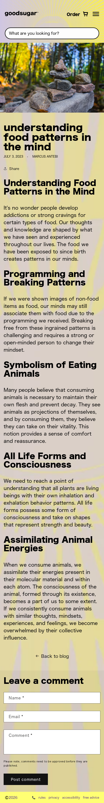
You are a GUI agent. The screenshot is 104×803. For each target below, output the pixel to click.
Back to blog (55, 656)
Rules (42, 797)
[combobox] (52, 33)
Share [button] (14, 168)
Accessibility (71, 797)
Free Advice (91, 797)
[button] (96, 14)
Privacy (54, 797)
